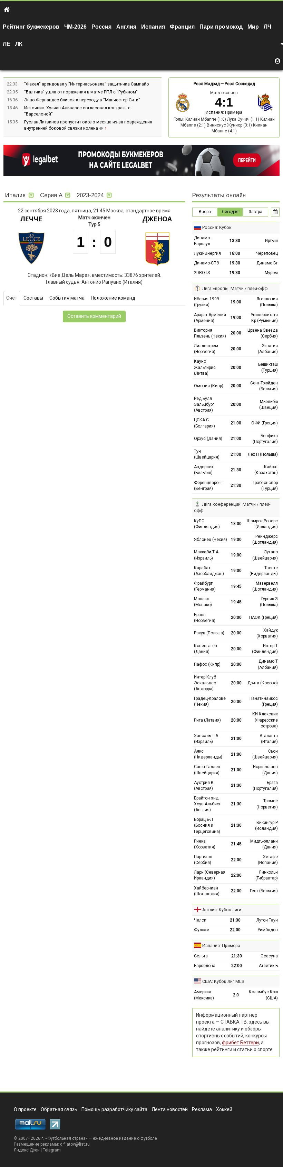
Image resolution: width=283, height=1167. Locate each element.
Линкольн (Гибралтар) (266, 875)
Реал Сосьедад (240, 83)
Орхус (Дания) (208, 438)
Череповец (267, 253)
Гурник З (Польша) (269, 601)
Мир (253, 27)
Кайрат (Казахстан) (266, 469)
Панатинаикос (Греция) (264, 701)
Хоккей (224, 1109)
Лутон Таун (267, 920)
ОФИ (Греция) (264, 423)
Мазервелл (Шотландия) (265, 586)
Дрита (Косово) (262, 683)
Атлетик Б (268, 965)
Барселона (204, 965)
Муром (271, 272)
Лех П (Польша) (263, 454)
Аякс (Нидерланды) (208, 754)
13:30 (235, 240)
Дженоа (157, 218)
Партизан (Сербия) (203, 859)
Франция (182, 27)
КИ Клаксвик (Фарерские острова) (265, 720)
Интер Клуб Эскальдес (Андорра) (205, 683)
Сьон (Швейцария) (265, 754)
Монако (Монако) (203, 601)
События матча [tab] (67, 298)
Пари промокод (221, 27)
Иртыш (271, 240)
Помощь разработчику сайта (114, 1109)
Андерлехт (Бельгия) (204, 469)
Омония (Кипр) (208, 385)
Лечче (31, 218)
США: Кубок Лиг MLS (223, 981)
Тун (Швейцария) (206, 454)
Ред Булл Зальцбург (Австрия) (204, 404)
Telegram (52, 1150)
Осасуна (269, 956)
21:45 (236, 844)
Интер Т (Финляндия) (265, 648)
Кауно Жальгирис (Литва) (205, 367)
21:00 (236, 423)
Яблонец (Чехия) (210, 539)
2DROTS (202, 272)
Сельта (201, 956)
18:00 (236, 523)
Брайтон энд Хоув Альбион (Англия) (208, 804)
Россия (101, 27)
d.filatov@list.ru (75, 1144)
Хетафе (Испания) (268, 859)
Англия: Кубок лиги (221, 909)
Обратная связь (59, 1109)
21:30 (236, 469)
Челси (200, 920)
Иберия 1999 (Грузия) (206, 301)
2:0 (236, 995)
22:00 (236, 859)
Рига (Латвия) (207, 720)
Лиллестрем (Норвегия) (206, 348)
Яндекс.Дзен (27, 1150)
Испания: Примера (224, 112)
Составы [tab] (33, 298)
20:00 (236, 333)
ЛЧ (267, 27)
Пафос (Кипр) (207, 664)
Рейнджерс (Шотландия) (265, 539)
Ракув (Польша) (209, 633)
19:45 (236, 586)
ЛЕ (6, 44)
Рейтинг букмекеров (31, 27)
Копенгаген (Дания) (205, 648)
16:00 (235, 253)
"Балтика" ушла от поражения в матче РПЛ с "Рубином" (81, 91)
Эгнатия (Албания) (268, 348)
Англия (126, 27)
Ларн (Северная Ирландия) (209, 875)
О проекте (25, 1109)
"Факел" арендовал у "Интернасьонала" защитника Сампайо (86, 84)
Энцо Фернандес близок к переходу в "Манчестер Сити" (82, 99)
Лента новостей (170, 1109)
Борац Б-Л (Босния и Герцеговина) (207, 825)
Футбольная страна (66, 1138)
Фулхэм (201, 929)
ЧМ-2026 (75, 27)
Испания (153, 27)
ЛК (18, 44)
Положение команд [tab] (113, 298)
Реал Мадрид (206, 83)
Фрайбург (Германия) (205, 586)
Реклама (202, 1109)
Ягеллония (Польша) (267, 301)
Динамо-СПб (206, 263)
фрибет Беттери (240, 1042)
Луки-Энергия (207, 253)
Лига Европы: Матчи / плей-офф (235, 288)
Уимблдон (267, 929)
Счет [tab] (11, 298)
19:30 (235, 263)
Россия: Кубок (217, 227)
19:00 (236, 302)
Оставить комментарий (94, 316)
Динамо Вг (267, 263)
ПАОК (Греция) (263, 617)
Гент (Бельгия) (264, 890)
